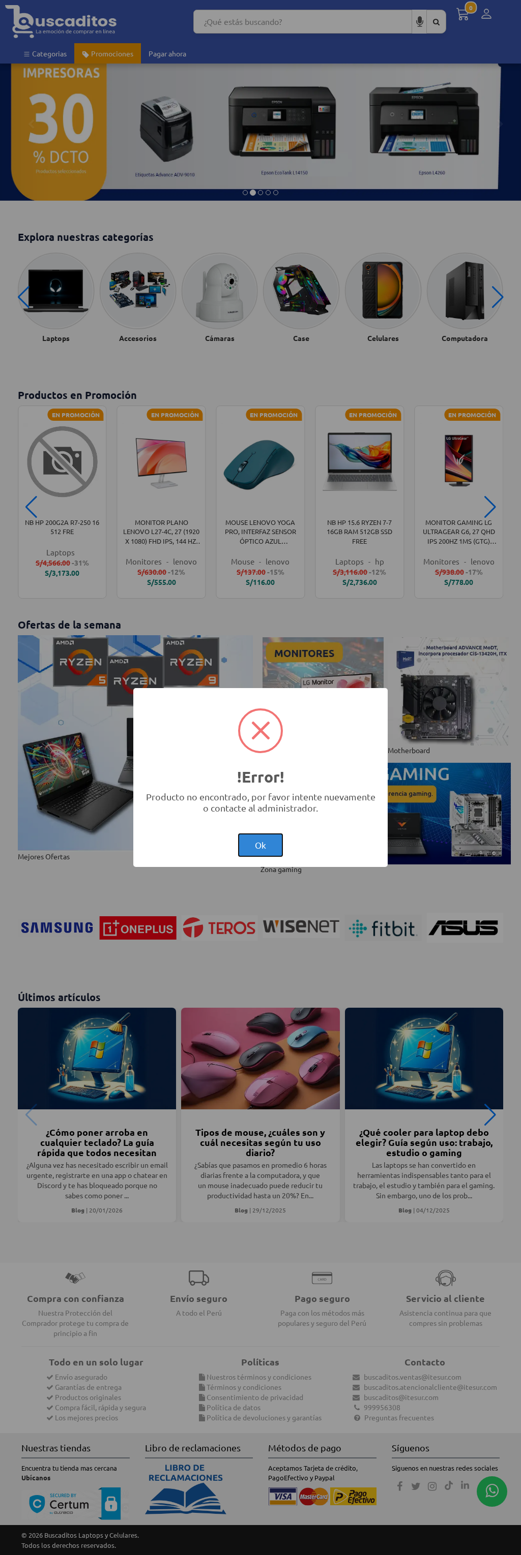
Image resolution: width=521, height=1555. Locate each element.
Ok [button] (260, 844)
